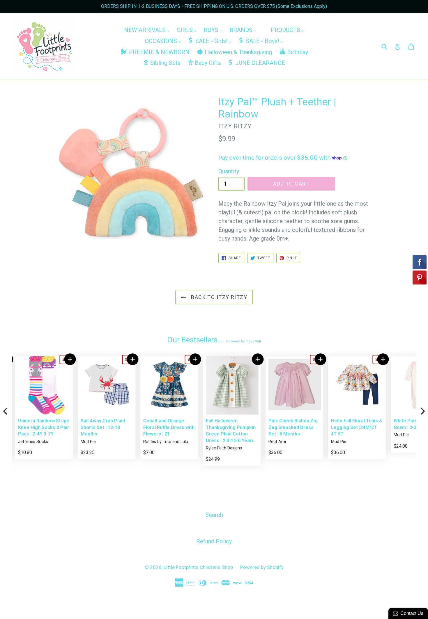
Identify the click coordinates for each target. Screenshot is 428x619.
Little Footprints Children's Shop (198, 567)
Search (214, 514)
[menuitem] (147, 29)
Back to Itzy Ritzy (218, 297)
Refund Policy (214, 541)
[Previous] (6, 411)
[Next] (422, 411)
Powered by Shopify (262, 567)
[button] (66, 359)
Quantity (228, 171)
